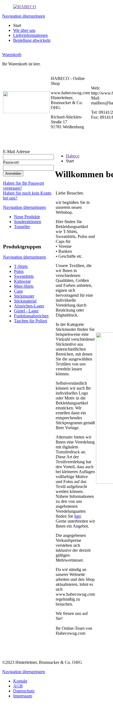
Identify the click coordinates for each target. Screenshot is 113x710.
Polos (19, 271)
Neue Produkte (27, 216)
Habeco (72, 156)
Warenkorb (11, 54)
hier (77, 516)
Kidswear (22, 281)
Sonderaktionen (27, 221)
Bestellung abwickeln (31, 40)
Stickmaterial (25, 301)
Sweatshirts (24, 276)
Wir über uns (24, 30)
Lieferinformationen (30, 35)
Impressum (22, 696)
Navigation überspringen (23, 16)
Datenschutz (24, 691)
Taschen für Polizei (30, 320)
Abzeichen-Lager (29, 306)
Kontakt (20, 681)
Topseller (22, 226)
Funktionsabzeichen (31, 316)
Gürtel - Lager (26, 311)
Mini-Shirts (23, 286)
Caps (18, 291)
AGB (18, 686)
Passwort (11, 162)
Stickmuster (24, 296)
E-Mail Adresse (16, 151)
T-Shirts (21, 266)
